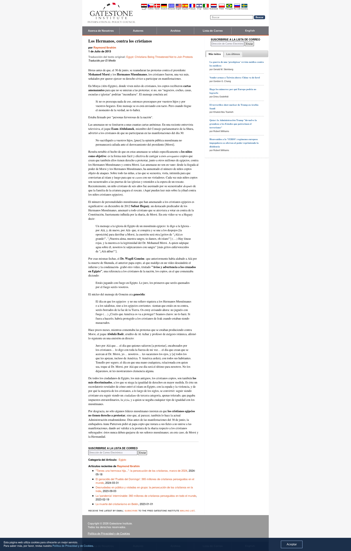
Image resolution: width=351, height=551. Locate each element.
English (178, 9)
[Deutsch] (164, 7)
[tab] (214, 54)
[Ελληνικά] (171, 7)
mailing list (187, 510)
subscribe (131, 510)
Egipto (122, 459)
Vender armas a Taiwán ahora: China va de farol (235, 77)
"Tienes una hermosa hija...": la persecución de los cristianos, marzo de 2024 (141, 470)
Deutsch (164, 9)
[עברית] (199, 7)
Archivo (175, 30)
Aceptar (292, 544)
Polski (221, 9)
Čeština (151, 9)
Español (185, 9)
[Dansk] (157, 7)
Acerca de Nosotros (101, 30)
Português (229, 9)
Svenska (244, 9)
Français (192, 9)
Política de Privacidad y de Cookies (109, 533)
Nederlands (214, 9)
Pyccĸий (237, 9)
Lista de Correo (213, 30)
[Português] (229, 7)
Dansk (157, 9)
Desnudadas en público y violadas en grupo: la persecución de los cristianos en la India (144, 489)
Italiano (206, 9)
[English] (179, 7)
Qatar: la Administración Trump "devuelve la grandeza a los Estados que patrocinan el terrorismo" (233, 123)
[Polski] (222, 7)
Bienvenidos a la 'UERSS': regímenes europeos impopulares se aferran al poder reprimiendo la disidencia (234, 142)
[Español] (185, 7)
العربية (144, 9)
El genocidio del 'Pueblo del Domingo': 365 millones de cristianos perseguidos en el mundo (145, 481)
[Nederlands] (214, 7)
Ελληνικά (171, 9)
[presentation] (214, 54)
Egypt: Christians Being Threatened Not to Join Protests (159, 57)
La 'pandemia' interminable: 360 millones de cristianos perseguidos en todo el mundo (146, 496)
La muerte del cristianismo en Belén (117, 504)
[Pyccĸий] (237, 7)
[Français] (192, 7)
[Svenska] (244, 7)
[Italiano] (206, 7)
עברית (199, 9)
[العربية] (144, 7)
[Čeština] (151, 7)
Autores (138, 30)
